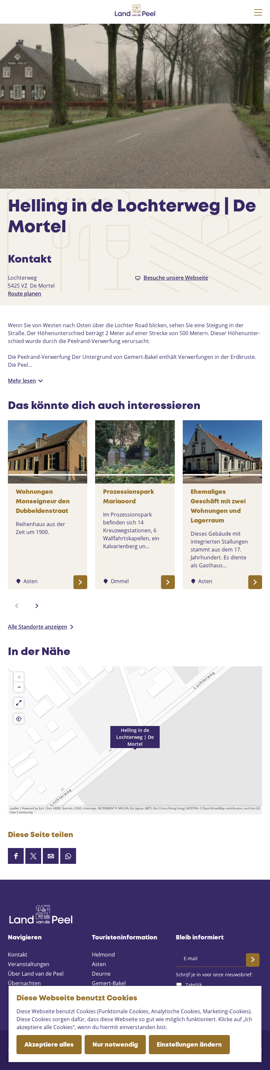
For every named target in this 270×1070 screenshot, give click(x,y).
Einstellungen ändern (189, 1045)
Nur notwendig (115, 1045)
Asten (99, 964)
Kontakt (17, 954)
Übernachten (24, 983)
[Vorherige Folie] (17, 606)
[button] (135, 740)
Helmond (103, 954)
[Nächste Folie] (37, 606)
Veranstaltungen (28, 964)
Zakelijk (193, 985)
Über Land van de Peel (36, 973)
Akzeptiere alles (49, 1045)
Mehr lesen (22, 380)
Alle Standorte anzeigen (37, 626)
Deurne (101, 973)
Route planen (24, 293)
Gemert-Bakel (109, 983)
